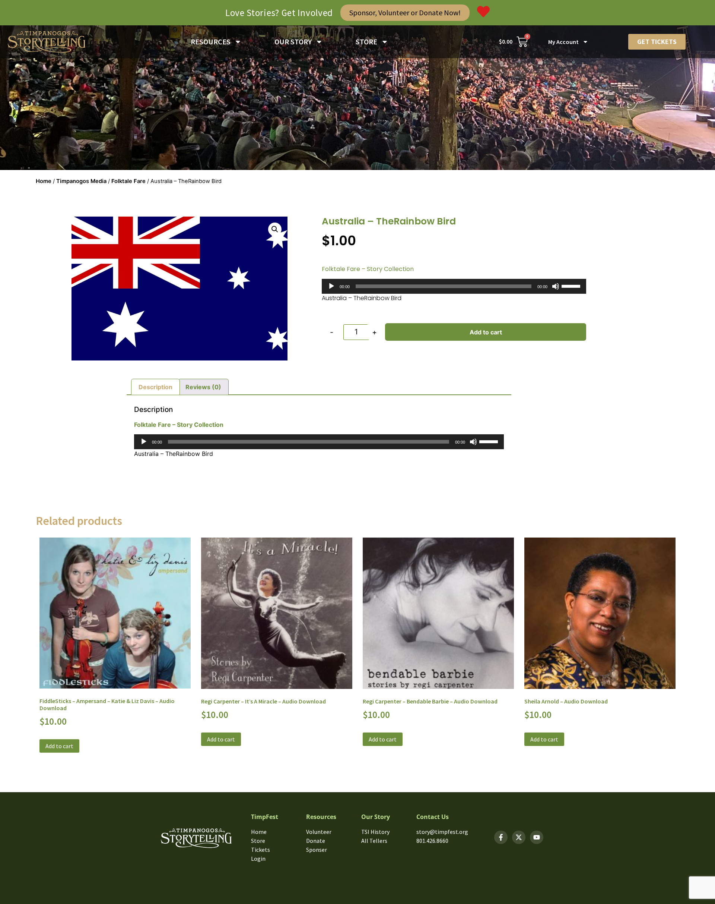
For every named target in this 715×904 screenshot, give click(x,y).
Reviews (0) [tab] (203, 387)
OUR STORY (293, 41)
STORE (366, 41)
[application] (454, 286)
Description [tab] (155, 387)
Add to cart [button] (59, 746)
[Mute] (555, 286)
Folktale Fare (128, 181)
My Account (563, 41)
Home (43, 181)
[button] (275, 229)
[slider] (572, 285)
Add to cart (486, 332)
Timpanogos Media (81, 181)
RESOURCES (211, 41)
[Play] (331, 286)
